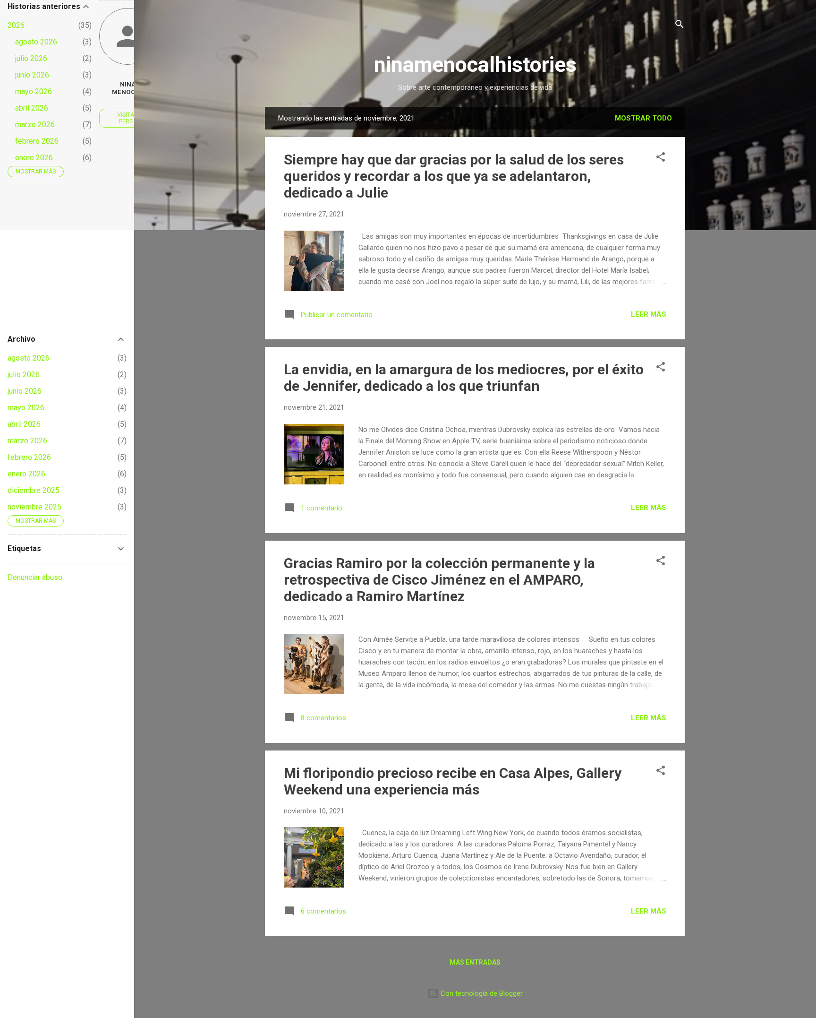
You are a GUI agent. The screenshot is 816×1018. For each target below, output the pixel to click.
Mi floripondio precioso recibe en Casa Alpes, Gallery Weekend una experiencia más (452, 781)
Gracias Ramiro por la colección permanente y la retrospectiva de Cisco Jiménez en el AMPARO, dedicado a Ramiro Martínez (439, 579)
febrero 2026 (37, 141)
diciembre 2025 (34, 490)
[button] (660, 158)
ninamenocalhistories (475, 64)
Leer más (648, 314)
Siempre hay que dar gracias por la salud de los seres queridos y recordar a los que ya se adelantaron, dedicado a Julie (454, 176)
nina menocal (127, 87)
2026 (16, 25)
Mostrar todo (643, 118)
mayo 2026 (33, 91)
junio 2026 (32, 74)
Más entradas (475, 962)
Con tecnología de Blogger (481, 993)
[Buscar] (679, 25)
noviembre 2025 (34, 506)
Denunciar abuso (35, 577)
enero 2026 (34, 157)
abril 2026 (31, 108)
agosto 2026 (36, 41)
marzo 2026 (35, 124)
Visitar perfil (127, 118)
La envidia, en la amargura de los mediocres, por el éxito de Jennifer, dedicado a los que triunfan (464, 377)
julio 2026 (31, 58)
